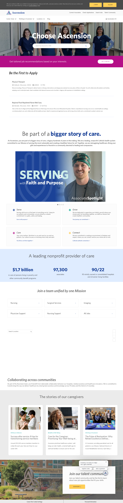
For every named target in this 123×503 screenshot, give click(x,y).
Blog (48, 19)
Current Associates (75, 12)
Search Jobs (99, 12)
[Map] (61, 351)
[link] (26, 430)
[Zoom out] (114, 333)
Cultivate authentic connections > (81, 240)
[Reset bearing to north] (114, 336)
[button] (86, 46)
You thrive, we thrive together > (25, 240)
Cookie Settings (33, 5)
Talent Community (110, 12)
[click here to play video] (60, 176)
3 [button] (61, 204)
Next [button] (101, 176)
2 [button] (59, 204)
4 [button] (63, 204)
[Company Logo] (16, 12)
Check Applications (88, 12)
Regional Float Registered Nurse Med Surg (27, 103)
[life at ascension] (33, 214)
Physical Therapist (18, 82)
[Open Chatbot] (105, 473)
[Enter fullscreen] (114, 340)
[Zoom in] (114, 331)
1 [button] (57, 204)
